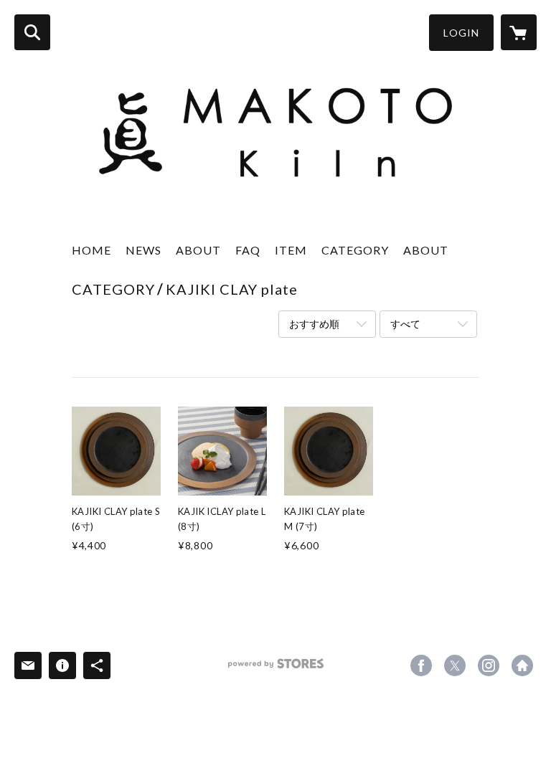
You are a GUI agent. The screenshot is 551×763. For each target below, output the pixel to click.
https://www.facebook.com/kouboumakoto (421, 665)
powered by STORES (276, 668)
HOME (91, 250)
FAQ (247, 250)
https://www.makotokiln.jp (522, 665)
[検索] (32, 32)
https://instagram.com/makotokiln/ (488, 665)
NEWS (143, 250)
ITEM (291, 250)
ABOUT (198, 250)
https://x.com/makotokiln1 (455, 665)
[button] (461, 32)
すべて (405, 324)
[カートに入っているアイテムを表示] (519, 32)
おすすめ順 (314, 324)
